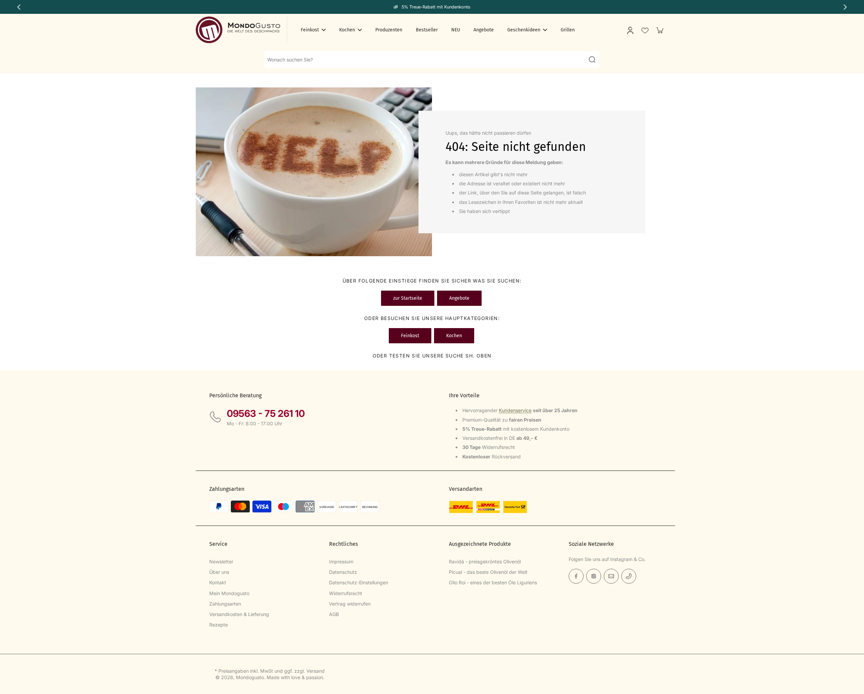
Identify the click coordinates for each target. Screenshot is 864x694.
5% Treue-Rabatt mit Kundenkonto (436, 6)
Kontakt (217, 582)
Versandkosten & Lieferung (239, 614)
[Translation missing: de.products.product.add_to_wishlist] (644, 30)
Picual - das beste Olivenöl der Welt (488, 572)
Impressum (341, 561)
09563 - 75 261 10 (266, 413)
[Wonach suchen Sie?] (592, 59)
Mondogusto (250, 677)
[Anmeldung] (629, 30)
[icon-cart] (659, 30)
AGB (334, 614)
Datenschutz (343, 572)
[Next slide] (846, 7)
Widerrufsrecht (345, 593)
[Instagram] (593, 576)
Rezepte (218, 625)
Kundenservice (515, 410)
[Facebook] (576, 576)
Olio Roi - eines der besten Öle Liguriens (493, 582)
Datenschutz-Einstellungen (358, 582)
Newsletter (221, 561)
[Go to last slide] (18, 7)
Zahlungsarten (225, 604)
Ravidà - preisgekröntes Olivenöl (485, 561)
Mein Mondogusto (229, 593)
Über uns (219, 572)
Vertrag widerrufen (350, 604)
